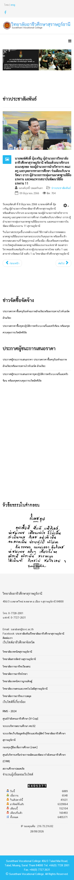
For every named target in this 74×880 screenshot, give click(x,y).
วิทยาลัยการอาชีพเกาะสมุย (17, 696)
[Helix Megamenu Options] (69, 41)
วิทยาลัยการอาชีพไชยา (15, 674)
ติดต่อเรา (8, 638)
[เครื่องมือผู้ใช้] (66, 206)
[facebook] (5, 13)
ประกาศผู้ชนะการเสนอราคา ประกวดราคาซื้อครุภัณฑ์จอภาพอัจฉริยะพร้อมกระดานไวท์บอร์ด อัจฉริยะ (35, 363)
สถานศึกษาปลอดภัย (13, 768)
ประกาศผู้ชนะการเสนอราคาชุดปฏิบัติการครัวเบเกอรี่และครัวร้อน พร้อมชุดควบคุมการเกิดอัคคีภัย (35, 377)
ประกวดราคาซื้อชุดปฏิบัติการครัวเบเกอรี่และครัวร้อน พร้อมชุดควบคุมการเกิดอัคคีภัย (36, 329)
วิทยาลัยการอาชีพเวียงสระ (17, 666)
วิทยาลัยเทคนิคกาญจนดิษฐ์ (17, 681)
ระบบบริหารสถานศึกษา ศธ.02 (19, 726)
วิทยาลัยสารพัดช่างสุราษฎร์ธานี (19, 659)
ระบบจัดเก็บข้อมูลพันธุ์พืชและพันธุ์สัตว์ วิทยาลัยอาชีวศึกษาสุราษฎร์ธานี (34, 736)
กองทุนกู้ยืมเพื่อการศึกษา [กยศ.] (20, 747)
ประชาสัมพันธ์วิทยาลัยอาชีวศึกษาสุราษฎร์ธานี (40, 633)
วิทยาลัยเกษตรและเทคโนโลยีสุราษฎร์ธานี (25, 689)
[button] (7, 130)
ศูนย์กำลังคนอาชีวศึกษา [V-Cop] (20, 718)
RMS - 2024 (9, 711)
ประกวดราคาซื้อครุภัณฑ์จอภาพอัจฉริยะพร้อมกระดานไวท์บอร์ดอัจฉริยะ (36, 314)
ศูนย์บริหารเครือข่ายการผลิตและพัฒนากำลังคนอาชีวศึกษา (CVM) (34, 758)
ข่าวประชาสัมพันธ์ (61, 188)
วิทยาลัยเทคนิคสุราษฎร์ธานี (17, 652)
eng (13, 5)
